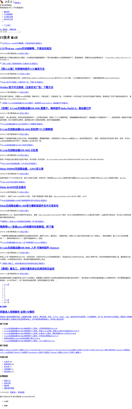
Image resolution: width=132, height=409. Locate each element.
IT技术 (6, 362)
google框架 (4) (73, 350)
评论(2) (22, 53)
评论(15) (24, 74)
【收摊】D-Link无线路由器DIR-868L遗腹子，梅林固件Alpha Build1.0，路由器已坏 (45, 108)
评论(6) (23, 253)
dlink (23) (9, 350)
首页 (6, 12)
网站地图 (21, 392)
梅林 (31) (3, 350)
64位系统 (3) (10, 352)
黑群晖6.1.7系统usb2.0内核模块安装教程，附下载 (27, 226)
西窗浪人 (17, 3)
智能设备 (7, 364)
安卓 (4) (81, 350)
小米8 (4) (94, 350)
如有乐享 (7, 383)
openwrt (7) (52, 350)
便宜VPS (7, 381)
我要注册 (12, 29)
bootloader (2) (34, 352)
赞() (27, 53)
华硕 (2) (73, 352)
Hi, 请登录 (3, 29)
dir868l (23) (17, 350)
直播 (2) (78, 352)
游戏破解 (7, 369)
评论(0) (22, 92)
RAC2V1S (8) (44, 350)
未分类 (6, 367)
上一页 (6, 284)
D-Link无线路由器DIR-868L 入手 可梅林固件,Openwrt (29, 247)
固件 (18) (24, 350)
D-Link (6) (59, 350)
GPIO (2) (67, 352)
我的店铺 (8, 17)
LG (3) (4, 352)
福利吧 (6, 386)
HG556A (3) (101, 350)
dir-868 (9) (35, 350)
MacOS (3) (19, 352)
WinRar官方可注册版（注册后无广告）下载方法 (26, 87)
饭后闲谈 (7, 371)
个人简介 (7, 25)
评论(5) (22, 113)
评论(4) (22, 211)
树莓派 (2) (26, 352)
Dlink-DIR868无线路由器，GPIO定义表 (22, 168)
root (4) (65, 350)
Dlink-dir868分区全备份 (13, 187)
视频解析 (8, 14)
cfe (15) (29, 350)
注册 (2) (42, 352)
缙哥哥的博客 (9, 388)
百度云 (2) (48, 352)
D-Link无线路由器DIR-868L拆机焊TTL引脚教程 (26, 129)
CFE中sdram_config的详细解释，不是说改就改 (26, 48)
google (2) (55, 352)
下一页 (6, 300)
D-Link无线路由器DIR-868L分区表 (19, 150)
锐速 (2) (61, 352)
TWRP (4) (87, 350)
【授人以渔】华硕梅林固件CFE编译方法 (22, 69)
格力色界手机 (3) (111, 350)
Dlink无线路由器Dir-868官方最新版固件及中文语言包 (29, 205)
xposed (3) (120, 350)
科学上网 (8, 19)
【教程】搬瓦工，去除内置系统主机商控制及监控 (27, 268)
